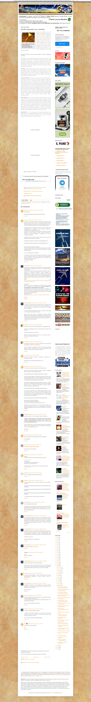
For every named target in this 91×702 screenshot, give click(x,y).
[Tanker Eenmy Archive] (62, 310)
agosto (58, 573)
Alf (62, 415)
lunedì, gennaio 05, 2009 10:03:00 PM (35, 552)
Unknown (26, 210)
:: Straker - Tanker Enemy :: (62, 483)
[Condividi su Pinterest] (27, 200)
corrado (25, 324)
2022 (57, 544)
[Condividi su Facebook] (26, 200)
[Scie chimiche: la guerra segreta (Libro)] (62, 265)
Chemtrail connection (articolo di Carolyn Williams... (63, 629)
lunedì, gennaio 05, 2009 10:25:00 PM (35, 573)
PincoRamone (27, 502)
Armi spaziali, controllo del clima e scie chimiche (63, 603)
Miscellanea (64, 446)
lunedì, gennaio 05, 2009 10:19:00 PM (39, 561)
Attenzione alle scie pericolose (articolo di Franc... (63, 606)
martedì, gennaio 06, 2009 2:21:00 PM (35, 623)
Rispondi (26, 216)
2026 (57, 537)
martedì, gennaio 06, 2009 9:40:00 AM (34, 595)
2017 (57, 552)
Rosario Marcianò (27, 302)
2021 (57, 545)
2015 (57, 555)
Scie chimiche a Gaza (61, 635)
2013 (57, 559)
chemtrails (49, 43)
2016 (57, 554)
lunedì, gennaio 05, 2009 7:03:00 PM (37, 502)
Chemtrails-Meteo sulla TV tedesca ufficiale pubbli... (62, 601)
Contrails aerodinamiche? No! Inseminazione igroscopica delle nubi (66, 396)
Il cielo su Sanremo (60, 513)
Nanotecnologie (31, 201)
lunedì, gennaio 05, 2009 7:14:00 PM (39, 515)
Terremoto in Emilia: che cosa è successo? (66, 385)
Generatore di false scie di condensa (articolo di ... (62, 615)
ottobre (58, 570)
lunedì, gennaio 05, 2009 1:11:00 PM (35, 265)
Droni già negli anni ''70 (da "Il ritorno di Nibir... (63, 621)
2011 (57, 562)
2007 (57, 647)
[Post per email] (30, 200)
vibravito (26, 454)
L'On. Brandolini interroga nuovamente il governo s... (62, 593)
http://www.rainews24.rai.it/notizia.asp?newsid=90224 (39, 294)
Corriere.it (38, 33)
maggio (59, 578)
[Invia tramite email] (22, 200)
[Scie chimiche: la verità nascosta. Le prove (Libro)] (62, 284)
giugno (58, 577)
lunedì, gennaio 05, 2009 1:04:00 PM (34, 220)
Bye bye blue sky (65, 436)
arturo (25, 220)
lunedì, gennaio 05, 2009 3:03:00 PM (32, 355)
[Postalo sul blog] (23, 200)
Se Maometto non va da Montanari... (61, 618)
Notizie (35, 201)
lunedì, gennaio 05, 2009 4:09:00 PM (35, 480)
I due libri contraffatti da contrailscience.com (61, 640)
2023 (57, 542)
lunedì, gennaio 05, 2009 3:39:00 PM (34, 444)
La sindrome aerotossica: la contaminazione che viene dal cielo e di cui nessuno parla (66, 470)
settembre (59, 572)
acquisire (35, 675)
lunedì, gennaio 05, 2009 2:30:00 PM (35, 341)
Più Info (73, 0)
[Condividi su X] (24, 200)
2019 (57, 549)
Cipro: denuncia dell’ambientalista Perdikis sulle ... (62, 609)
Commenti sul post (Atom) (29, 659)
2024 (57, 540)
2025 (57, 539)
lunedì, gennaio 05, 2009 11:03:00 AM (35, 210)
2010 (57, 564)
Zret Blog (58, 503)
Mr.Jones (26, 608)
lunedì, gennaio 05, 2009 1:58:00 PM (35, 324)
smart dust (38, 201)
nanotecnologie (42, 37)
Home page (35, 657)
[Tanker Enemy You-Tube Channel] (62, 325)
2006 (57, 649)
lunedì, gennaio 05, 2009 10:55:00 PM (39, 583)
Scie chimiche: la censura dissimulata (62, 643)
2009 (57, 565)
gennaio (59, 585)
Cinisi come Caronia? (64, 407)
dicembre (59, 567)
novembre (59, 568)
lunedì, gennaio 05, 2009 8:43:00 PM (39, 529)
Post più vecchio (47, 657)
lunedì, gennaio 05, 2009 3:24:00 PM (34, 434)
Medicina (26, 201)
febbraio (59, 583)
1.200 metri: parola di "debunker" (63, 630)
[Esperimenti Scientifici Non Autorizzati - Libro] (62, 206)
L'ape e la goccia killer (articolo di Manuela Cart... (63, 598)
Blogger (61, 692)
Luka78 (25, 265)
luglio (58, 575)
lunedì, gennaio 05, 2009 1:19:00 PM (39, 302)
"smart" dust (38, 43)
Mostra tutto (68, 532)
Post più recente (24, 657)
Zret (25, 623)
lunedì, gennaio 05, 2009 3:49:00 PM (35, 454)
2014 (57, 557)
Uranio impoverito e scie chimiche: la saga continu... (63, 623)
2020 (57, 547)
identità (40, 675)
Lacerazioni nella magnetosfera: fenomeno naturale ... (63, 595)
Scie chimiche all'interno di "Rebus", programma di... (62, 587)
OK (77, 0)
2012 (57, 560)
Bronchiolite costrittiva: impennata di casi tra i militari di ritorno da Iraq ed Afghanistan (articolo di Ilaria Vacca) (66, 458)
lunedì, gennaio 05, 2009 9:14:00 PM (39, 544)
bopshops (52, 692)
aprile (58, 580)
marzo (58, 582)
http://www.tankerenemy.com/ (37, 188)
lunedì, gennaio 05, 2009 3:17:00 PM (39, 414)
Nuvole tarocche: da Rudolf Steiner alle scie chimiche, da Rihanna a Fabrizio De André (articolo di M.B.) (66, 375)
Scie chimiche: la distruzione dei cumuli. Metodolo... (63, 590)
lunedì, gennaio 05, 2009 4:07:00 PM (35, 472)
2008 (57, 645)
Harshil (25, 472)
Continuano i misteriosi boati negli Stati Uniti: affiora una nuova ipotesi (66, 427)
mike (25, 444)
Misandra (64, 504)
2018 (57, 550)
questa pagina (43, 181)
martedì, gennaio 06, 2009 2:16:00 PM (35, 608)
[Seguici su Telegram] (62, 191)
